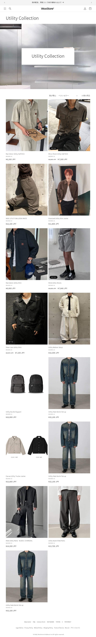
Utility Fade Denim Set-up (57, 412)
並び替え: (52, 96)
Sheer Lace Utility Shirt (13, 347)
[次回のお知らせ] (91, 2)
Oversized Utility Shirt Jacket (58, 218)
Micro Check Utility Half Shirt (58, 154)
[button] (4, 8)
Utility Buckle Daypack (13, 412)
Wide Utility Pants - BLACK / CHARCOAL (19, 541)
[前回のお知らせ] (4, 2)
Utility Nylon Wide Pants (56, 541)
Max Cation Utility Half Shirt (15, 154)
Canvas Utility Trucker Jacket (15, 476)
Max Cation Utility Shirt (13, 283)
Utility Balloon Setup (55, 347)
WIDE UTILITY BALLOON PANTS (16, 218)
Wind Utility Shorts (54, 283)
